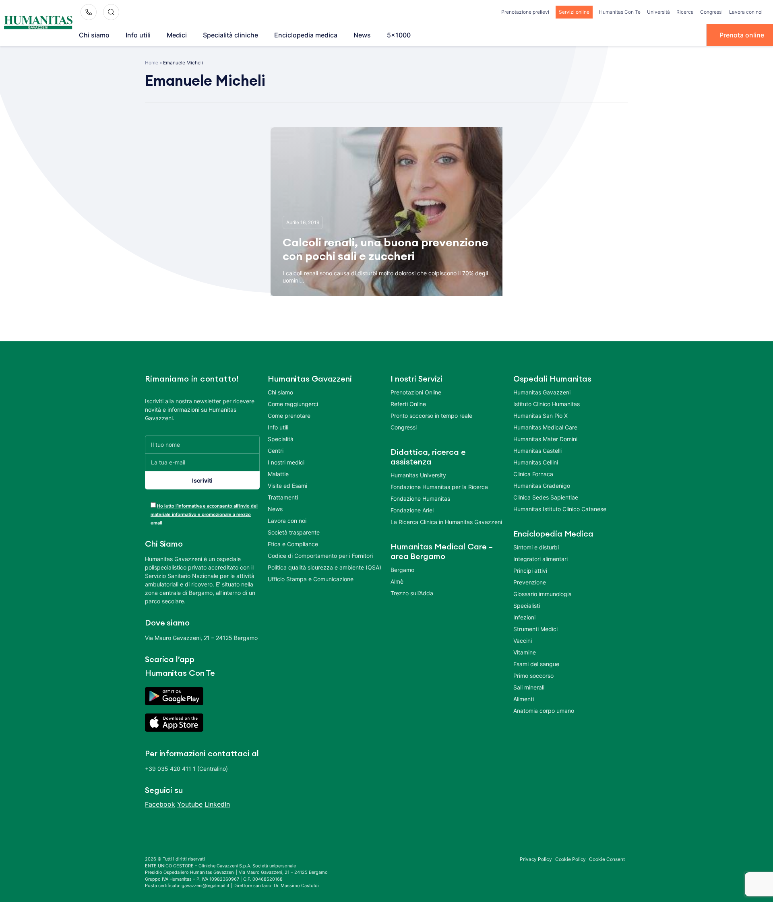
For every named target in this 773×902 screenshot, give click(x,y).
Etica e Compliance (293, 544)
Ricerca (685, 12)
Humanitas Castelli (537, 450)
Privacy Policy (536, 859)
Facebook (160, 804)
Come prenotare (289, 415)
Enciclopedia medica (305, 35)
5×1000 (399, 35)
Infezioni (524, 617)
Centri (275, 450)
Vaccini (522, 640)
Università (658, 12)
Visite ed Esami (287, 485)
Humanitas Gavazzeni (541, 392)
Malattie (278, 474)
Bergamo (402, 569)
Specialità (280, 439)
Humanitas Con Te (620, 12)
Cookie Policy (570, 859)
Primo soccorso (533, 675)
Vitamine (524, 652)
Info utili (138, 35)
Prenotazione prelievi (525, 12)
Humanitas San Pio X (540, 415)
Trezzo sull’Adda (412, 593)
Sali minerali (528, 687)
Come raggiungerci (293, 403)
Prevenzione (529, 582)
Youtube (190, 804)
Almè (397, 581)
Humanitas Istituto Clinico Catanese (559, 509)
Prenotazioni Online (416, 392)
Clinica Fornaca (533, 474)
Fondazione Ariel (412, 510)
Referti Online (408, 403)
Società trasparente (294, 532)
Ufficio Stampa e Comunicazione (310, 579)
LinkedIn (217, 804)
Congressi (711, 12)
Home (151, 63)
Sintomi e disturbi (536, 547)
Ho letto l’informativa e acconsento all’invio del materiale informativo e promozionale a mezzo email (204, 514)
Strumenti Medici (535, 628)
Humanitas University (418, 475)
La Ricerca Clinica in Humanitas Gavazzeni (446, 521)
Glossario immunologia (542, 593)
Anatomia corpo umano (543, 710)
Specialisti (526, 605)
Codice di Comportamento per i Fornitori (320, 555)
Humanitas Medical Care (545, 427)
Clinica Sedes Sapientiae (545, 497)
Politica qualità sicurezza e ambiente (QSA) (324, 567)
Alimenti (523, 699)
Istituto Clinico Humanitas (546, 403)
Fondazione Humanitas (420, 498)
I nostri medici (286, 462)
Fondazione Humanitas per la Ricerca (439, 486)
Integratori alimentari (540, 558)
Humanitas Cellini (535, 462)
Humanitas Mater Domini (545, 439)
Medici (177, 35)
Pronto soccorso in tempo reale (431, 415)
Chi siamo (94, 35)
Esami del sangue (536, 664)
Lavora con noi (746, 12)
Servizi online (574, 12)
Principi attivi (530, 570)
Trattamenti (283, 497)
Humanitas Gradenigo (541, 485)
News (362, 35)
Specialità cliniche (230, 35)
